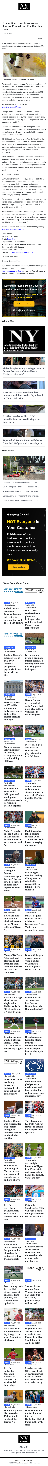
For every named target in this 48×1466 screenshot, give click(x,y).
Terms (17, 1460)
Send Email (11, 239)
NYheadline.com (20, 1463)
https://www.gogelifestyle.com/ (21, 252)
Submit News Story (24, 304)
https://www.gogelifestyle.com (13, 107)
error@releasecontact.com (12, 271)
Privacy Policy (27, 1460)
